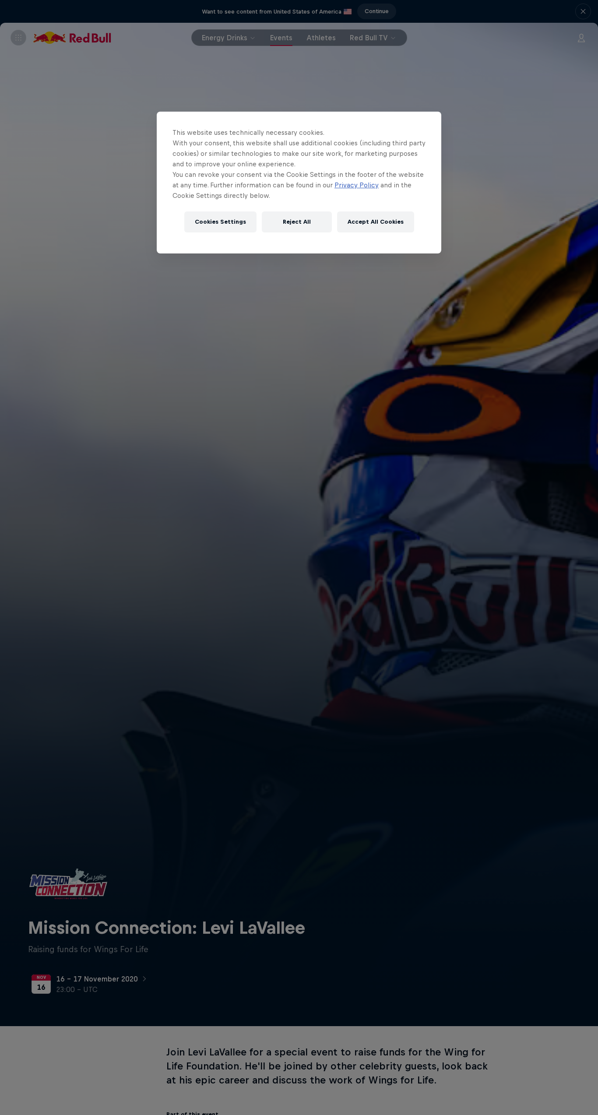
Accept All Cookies (376, 221)
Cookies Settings (220, 221)
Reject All (297, 221)
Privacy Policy (356, 185)
